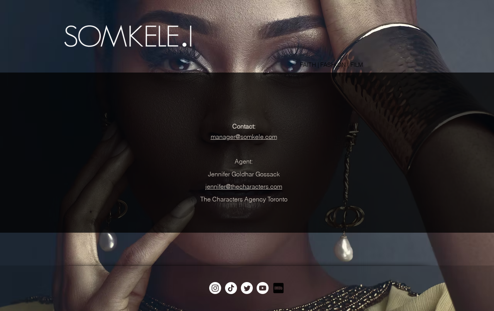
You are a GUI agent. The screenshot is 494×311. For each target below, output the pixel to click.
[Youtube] (263, 288)
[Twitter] (247, 288)
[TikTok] (231, 288)
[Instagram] (215, 288)
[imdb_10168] (278, 288)
